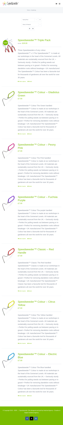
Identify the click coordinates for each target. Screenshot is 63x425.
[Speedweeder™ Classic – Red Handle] (8, 255)
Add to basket (22, 134)
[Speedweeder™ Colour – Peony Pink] (8, 151)
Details (30, 81)
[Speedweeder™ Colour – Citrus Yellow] (8, 308)
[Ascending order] (40, 19)
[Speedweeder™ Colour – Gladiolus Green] (8, 98)
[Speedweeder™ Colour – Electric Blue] (8, 360)
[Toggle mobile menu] (60, 4)
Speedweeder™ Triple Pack (34, 40)
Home (28, 10)
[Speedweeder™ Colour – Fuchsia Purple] (8, 203)
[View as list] (32, 28)
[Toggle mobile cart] (56, 4)
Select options (22, 81)
